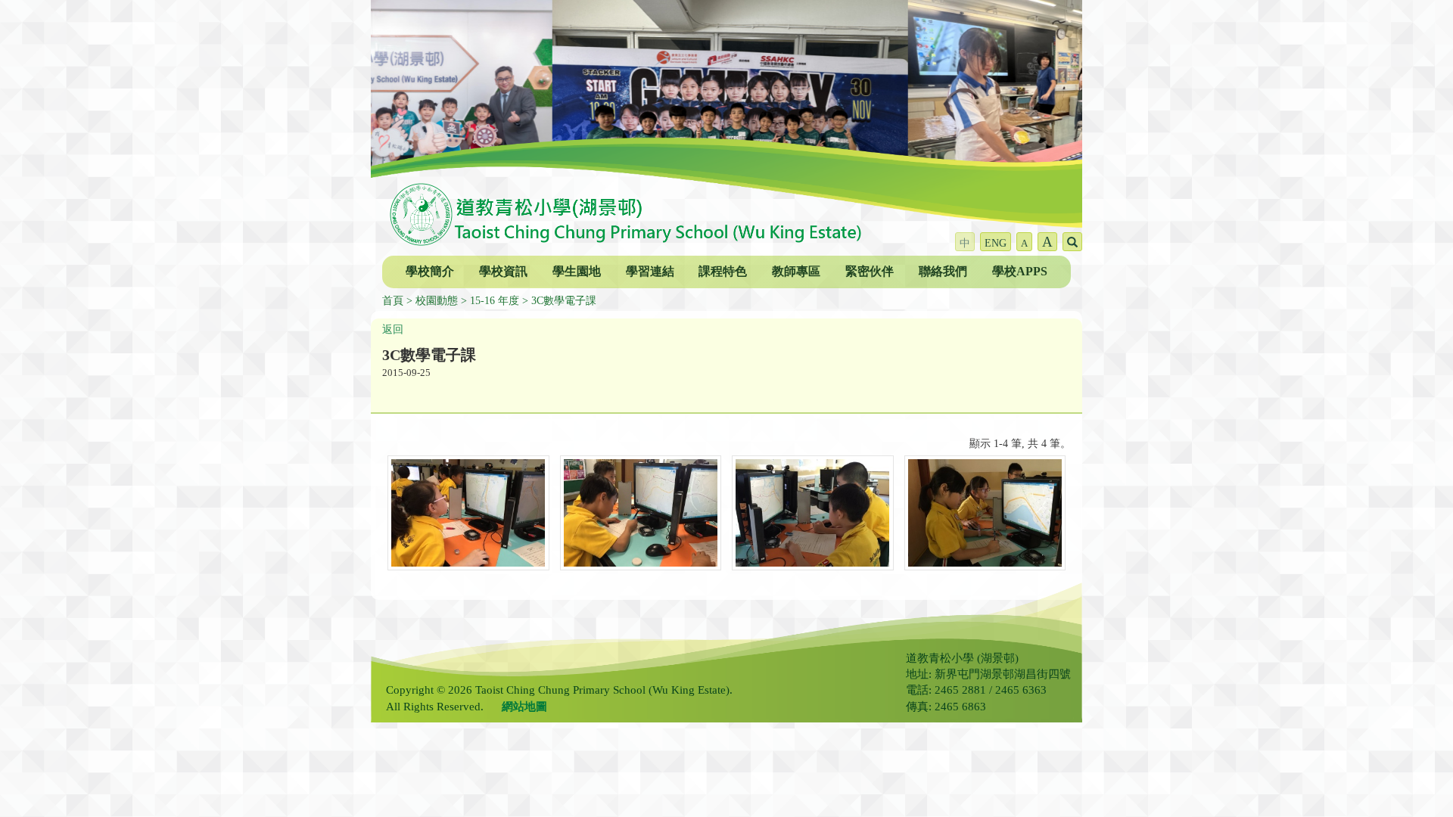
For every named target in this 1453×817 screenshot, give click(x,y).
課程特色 (722, 271)
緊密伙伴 (869, 271)
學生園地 (576, 271)
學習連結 (650, 271)
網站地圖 (524, 707)
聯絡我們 (943, 271)
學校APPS (1019, 271)
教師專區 (796, 271)
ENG (996, 243)
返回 (392, 329)
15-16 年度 (494, 300)
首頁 (392, 300)
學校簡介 (430, 271)
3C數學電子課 (563, 300)
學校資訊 (503, 271)
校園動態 (436, 300)
